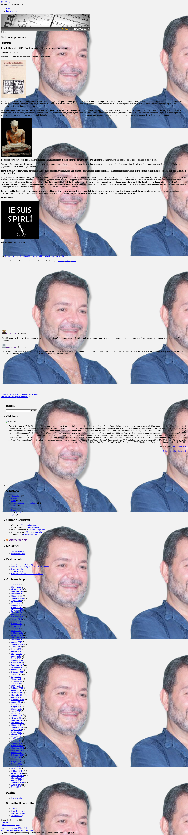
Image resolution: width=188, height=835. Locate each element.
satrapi (47, 256)
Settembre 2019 (17, 617)
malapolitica (27, 256)
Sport (13, 514)
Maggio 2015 (16, 736)
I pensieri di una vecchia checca (24, 503)
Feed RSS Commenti (24, 830)
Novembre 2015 (17, 723)
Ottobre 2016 (16, 697)
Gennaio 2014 (17, 773)
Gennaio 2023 (17, 589)
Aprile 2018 (16, 656)
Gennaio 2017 (17, 690)
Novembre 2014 (17, 750)
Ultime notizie (18, 539)
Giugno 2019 (16, 624)
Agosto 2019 (16, 619)
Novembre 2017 (17, 667)
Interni (73, 261)
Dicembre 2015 (17, 720)
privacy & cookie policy (10, 824)
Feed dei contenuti (18, 811)
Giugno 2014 (16, 762)
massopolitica (38, 256)
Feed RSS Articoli (8, 830)
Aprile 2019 (16, 628)
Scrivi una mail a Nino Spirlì (174, 451)
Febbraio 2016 (17, 716)
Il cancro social (17, 571)
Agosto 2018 (16, 647)
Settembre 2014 (17, 755)
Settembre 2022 (17, 598)
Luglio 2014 (16, 759)
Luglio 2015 (16, 732)
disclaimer (5, 822)
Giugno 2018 (16, 651)
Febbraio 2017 (17, 688)
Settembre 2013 (17, 782)
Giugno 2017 (16, 679)
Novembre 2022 (17, 594)
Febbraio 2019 (17, 633)
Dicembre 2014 (17, 748)
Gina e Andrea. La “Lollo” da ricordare (27, 574)
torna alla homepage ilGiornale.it (14, 828)
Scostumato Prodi (18, 569)
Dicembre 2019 (17, 610)
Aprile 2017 (16, 683)
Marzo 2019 (16, 630)
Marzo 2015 (16, 741)
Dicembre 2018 (17, 637)
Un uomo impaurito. (29, 525)
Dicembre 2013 (17, 776)
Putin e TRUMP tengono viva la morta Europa (30, 567)
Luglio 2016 (16, 704)
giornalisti (17, 256)
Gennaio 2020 (17, 607)
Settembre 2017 (17, 672)
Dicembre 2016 (17, 693)
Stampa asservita (57, 256)
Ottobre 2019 (16, 614)
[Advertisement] (25, 470)
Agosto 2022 (16, 601)
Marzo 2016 (16, 713)
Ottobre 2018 (16, 642)
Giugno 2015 (16, 734)
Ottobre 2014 (16, 752)
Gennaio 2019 (17, 635)
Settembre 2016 (17, 700)
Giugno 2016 (16, 706)
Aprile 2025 (16, 584)
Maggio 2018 (16, 653)
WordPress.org (17, 816)
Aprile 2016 (16, 711)
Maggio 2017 (16, 681)
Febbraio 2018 (17, 660)
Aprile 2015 (16, 739)
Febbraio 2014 (17, 771)
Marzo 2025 (16, 587)
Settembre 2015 (17, 727)
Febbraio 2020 (17, 605)
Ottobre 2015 (16, 725)
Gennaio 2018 (17, 663)
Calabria (8, 256)
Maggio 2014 (16, 764)
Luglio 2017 (16, 677)
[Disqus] (94, 296)
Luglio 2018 (16, 649)
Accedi (14, 809)
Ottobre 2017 (16, 670)
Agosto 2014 (16, 757)
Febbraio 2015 (17, 743)
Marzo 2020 (16, 603)
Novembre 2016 (17, 695)
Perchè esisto (11, 11)
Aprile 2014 (16, 766)
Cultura (67, 261)
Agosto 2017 (16, 674)
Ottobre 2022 (16, 596)
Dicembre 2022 (17, 591)
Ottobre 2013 (16, 780)
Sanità (13, 510)
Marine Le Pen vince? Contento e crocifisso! (20, 394)
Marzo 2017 (16, 686)
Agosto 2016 (16, 702)
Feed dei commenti (19, 813)
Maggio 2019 (16, 626)
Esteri (13, 501)
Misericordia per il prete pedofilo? (14, 397)
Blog (8, 9)
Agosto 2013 (16, 785)
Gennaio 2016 (17, 718)
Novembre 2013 (17, 778)
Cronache (61, 261)
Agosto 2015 (16, 729)
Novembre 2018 (17, 640)
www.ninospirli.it (179, 447)
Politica (14, 507)
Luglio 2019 (16, 621)
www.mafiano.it (17, 551)
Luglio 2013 (16, 787)
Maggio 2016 (16, 709)
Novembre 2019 (17, 612)
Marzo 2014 (16, 769)
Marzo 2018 (16, 658)
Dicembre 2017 (17, 665)
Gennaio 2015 (17, 746)
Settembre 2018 (17, 644)
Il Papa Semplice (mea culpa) (23, 564)
